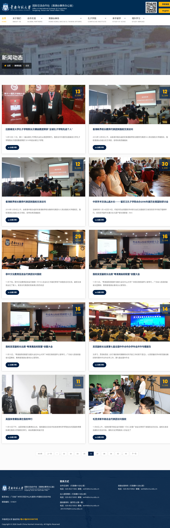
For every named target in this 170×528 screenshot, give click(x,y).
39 (111, 454)
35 (84, 454)
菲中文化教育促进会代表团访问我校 (23, 274)
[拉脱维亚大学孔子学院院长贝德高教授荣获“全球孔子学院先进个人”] (43, 104)
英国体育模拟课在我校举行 (19, 419)
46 (126, 454)
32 (64, 454)
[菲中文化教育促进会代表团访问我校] (43, 249)
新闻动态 (18, 65)
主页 (9, 65)
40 (118, 454)
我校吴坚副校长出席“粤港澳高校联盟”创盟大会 (116, 274)
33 (71, 454)
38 (104, 454)
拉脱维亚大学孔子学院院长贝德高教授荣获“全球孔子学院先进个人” (39, 129)
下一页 (134, 454)
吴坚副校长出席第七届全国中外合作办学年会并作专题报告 (122, 346)
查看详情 (13, 147)
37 (97, 454)
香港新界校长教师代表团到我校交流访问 (113, 129)
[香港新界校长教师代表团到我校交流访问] (43, 177)
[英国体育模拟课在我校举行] (43, 394)
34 (78, 454)
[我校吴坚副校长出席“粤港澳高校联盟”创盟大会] (43, 322)
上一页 (49, 454)
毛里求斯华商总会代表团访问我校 (109, 419)
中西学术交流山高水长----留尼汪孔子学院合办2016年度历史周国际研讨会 (130, 201)
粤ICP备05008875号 (29, 519)
